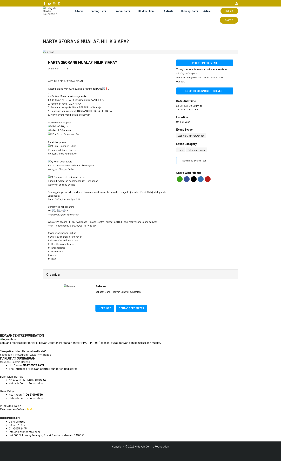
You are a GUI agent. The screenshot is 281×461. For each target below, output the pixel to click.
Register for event (204, 62)
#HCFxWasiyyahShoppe (61, 243)
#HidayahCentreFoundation (63, 240)
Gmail (206, 77)
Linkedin (201, 179)
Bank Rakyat (8, 391)
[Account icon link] (236, 3)
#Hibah (52, 258)
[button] (231, 3)
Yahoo (221, 77)
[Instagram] (54, 3)
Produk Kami (122, 11)
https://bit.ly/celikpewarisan (63, 214)
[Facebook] (44, 3)
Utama (79, 11)
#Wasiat (52, 254)
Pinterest (208, 179)
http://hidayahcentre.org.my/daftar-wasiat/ (72, 225)
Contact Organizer (131, 308)
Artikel (207, 11)
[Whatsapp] (59, 3)
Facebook (187, 179)
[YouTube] (49, 3)
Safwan (55, 68)
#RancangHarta (56, 247)
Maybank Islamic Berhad (15, 362)
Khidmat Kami (146, 11)
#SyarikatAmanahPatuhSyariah (65, 236)
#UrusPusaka (55, 251)
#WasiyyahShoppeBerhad (62, 232)
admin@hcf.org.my (186, 73)
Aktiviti (168, 11)
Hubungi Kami (189, 11)
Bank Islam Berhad (11, 376)
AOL (213, 77)
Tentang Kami (97, 11)
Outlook (180, 81)
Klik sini (29, 409)
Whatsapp (180, 179)
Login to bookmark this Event (204, 90)
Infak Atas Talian (10, 406)
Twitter (194, 179)
